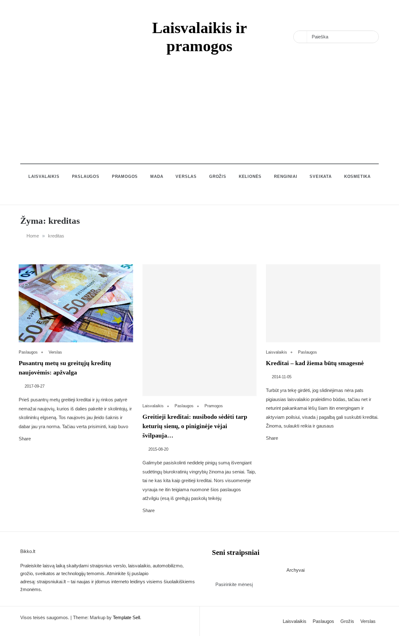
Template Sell (126, 617)
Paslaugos (85, 176)
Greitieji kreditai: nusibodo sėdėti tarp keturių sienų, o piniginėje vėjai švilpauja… (194, 426)
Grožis (217, 176)
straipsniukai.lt (51, 581)
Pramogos (125, 176)
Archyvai (295, 570)
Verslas (186, 176)
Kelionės (250, 176)
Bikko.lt (27, 551)
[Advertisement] (199, 120)
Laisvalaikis (44, 176)
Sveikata (320, 176)
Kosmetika (357, 176)
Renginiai (285, 176)
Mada (156, 176)
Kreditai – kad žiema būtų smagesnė (315, 363)
